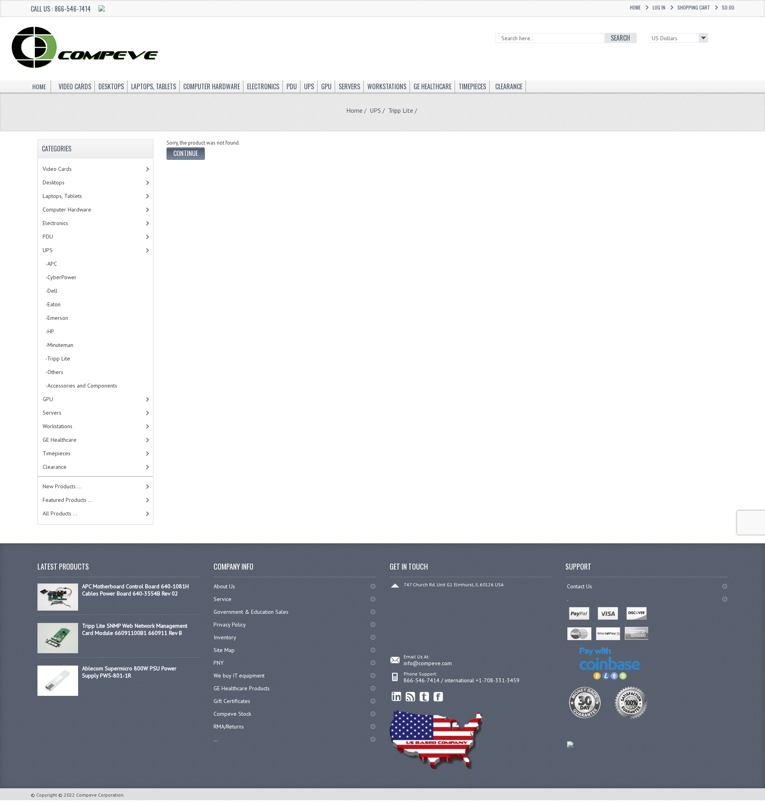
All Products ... (60, 513)
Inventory (225, 637)
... (216, 739)
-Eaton (52, 304)
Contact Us (579, 586)
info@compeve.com (428, 663)
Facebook (438, 697)
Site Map (224, 650)
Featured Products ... (67, 499)
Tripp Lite (400, 110)
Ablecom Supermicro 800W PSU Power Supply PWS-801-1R (129, 672)
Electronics (55, 223)
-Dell (50, 290)
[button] (764, 802)
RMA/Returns (229, 726)
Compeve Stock (232, 713)
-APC (50, 263)
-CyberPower (59, 277)
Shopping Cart (693, 7)
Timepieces (57, 453)
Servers (52, 412)
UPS (375, 110)
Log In (659, 7)
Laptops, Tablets (62, 196)
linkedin (397, 697)
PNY (219, 662)
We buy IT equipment (239, 675)
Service (222, 599)
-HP (48, 331)
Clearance (55, 466)
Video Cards (57, 168)
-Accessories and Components (80, 385)
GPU (48, 399)
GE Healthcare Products (242, 688)
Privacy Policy (230, 624)
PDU (48, 236)
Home (635, 7)
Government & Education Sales (251, 611)
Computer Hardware (67, 209)
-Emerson (55, 317)
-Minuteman (58, 345)
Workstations (58, 426)
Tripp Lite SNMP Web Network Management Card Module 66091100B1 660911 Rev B (134, 629)
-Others (53, 372)
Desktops (54, 182)
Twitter (425, 697)
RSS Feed (411, 697)
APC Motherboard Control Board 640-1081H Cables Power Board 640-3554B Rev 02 (135, 590)
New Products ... (62, 486)
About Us (224, 586)
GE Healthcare (59, 439)
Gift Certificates (232, 701)
